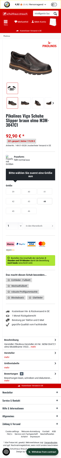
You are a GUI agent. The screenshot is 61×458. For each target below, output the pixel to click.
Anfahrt (24, 437)
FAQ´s (9, 434)
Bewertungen (11, 373)
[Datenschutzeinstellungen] (6, 452)
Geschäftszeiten (47, 434)
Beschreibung (11, 340)
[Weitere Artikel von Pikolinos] (49, 44)
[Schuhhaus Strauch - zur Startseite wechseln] (15, 14)
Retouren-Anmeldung (30, 431)
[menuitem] (5, 22)
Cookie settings (12, 431)
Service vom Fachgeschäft (26, 434)
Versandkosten (50, 442)
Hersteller (9, 353)
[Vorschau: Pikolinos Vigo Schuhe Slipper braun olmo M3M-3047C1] (12, 103)
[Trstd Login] (56, 4)
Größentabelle (11, 363)
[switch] (54, 4)
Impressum (35, 437)
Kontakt (45, 431)
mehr (33, 346)
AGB (54, 431)
